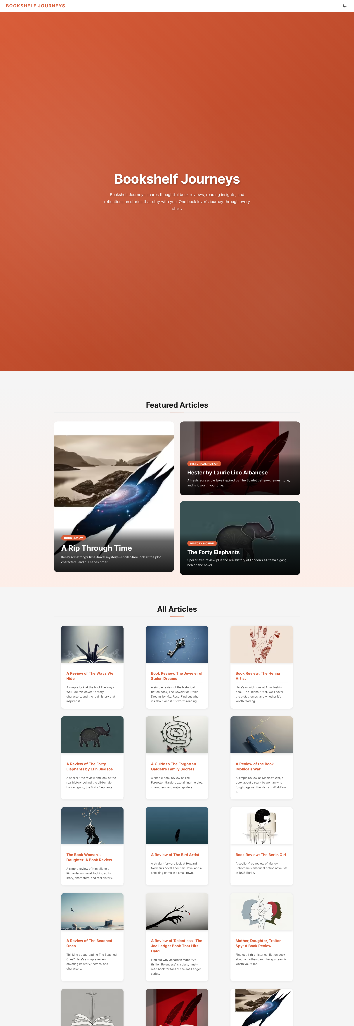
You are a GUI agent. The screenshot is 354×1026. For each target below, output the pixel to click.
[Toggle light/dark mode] (344, 5)
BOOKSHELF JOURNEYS (35, 5)
